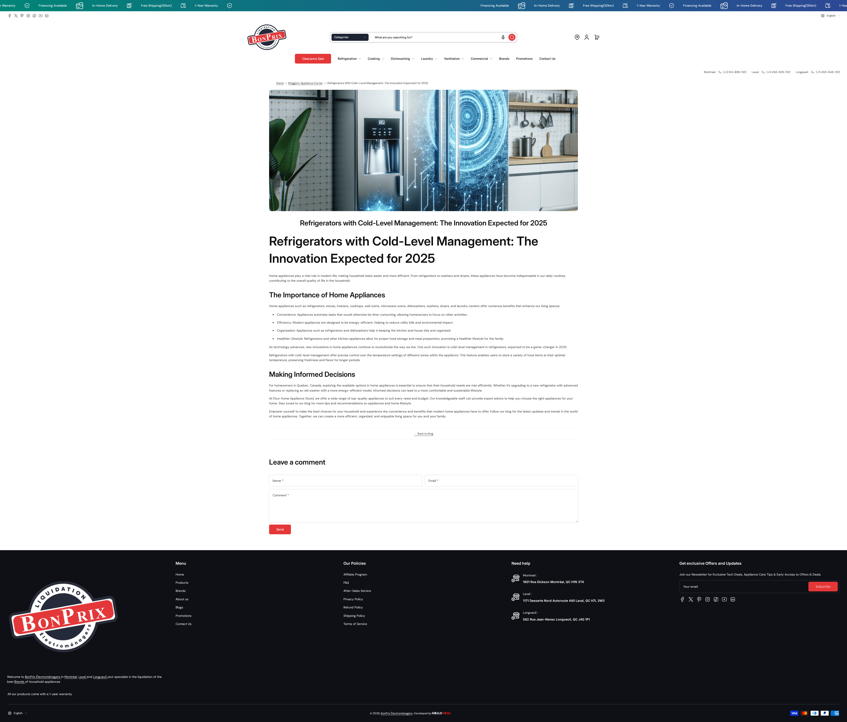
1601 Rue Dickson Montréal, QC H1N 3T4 (553, 582)
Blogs (179, 607)
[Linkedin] (46, 15)
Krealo (441, 712)
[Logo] (267, 37)
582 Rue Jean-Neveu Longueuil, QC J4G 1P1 (556, 619)
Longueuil (100, 677)
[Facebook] (9, 15)
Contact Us (183, 624)
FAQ (346, 583)
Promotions (183, 616)
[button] (830, 16)
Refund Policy (353, 607)
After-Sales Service (357, 591)
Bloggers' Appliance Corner (305, 83)
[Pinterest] (22, 15)
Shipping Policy (354, 616)
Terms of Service (355, 624)
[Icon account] (586, 37)
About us (182, 599)
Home (280, 83)
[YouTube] (40, 15)
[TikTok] (34, 15)
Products (182, 583)
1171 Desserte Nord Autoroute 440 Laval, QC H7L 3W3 (564, 600)
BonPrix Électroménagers (43, 677)
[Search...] (511, 37)
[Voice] (503, 37)
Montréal (70, 677)
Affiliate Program (355, 574)
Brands (19, 682)
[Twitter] (16, 15)
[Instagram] (28, 15)
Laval (83, 677)
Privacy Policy (353, 599)
